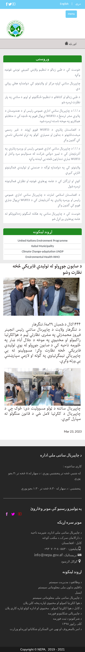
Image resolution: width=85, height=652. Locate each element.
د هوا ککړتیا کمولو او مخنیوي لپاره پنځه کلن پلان (52, 603)
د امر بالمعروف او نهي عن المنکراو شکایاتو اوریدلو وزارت (46, 629)
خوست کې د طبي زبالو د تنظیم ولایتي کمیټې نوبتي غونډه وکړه (42, 72)
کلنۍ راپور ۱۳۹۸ (72, 624)
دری (78, 4)
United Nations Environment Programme (43, 240)
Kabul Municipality (42, 246)
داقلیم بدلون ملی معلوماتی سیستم (60, 587)
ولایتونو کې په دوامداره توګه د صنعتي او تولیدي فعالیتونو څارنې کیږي (42, 170)
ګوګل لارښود (69, 561)
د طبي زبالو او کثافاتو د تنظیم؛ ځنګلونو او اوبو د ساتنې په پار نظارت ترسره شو (42, 99)
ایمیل (78, 592)
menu (71, 14)
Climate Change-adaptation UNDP (42, 251)
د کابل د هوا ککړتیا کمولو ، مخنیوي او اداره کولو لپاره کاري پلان (43, 608)
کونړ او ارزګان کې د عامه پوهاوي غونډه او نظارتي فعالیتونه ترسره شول (42, 183)
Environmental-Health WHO (43, 257)
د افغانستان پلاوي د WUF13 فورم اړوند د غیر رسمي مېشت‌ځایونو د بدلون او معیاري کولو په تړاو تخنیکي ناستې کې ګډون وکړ (42, 135)
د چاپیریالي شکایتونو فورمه (65, 613)
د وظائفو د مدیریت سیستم (65, 582)
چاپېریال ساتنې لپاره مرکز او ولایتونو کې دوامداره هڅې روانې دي (42, 86)
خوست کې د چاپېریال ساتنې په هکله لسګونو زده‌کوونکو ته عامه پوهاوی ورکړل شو (42, 216)
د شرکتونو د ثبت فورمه (67, 618)
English (64, 4)
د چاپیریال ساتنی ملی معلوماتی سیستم (57, 598)
